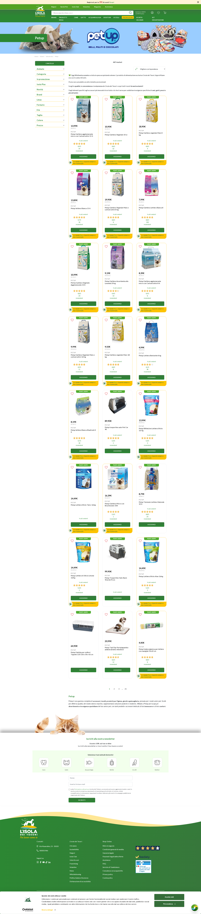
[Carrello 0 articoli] (165, 12)
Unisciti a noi (74, 860)
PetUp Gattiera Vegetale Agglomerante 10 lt (80, 284)
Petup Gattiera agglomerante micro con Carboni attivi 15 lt (82, 135)
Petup (56, 56)
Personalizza (168, 904)
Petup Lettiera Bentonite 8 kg (150, 355)
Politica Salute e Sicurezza (79, 878)
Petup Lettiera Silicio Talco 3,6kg (83, 505)
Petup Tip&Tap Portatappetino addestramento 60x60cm (116, 648)
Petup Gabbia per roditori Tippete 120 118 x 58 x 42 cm (82, 653)
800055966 (44, 851)
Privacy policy (108, 874)
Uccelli (134, 770)
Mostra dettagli (47, 910)
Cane (43, 770)
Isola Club (73, 856)
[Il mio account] (152, 12)
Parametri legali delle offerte (113, 856)
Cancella (50, 63)
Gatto (66, 770)
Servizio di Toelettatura (111, 867)
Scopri (112, 2)
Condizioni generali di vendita (113, 849)
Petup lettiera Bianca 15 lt (81, 208)
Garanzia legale (108, 853)
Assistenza (109, 6)
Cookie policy (108, 878)
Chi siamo (73, 846)
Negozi (53, 6)
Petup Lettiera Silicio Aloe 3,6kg (151, 576)
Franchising (74, 864)
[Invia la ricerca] (130, 12)
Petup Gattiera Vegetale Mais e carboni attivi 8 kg (117, 209)
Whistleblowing (75, 874)
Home (36, 56)
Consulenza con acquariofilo (113, 871)
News (72, 871)
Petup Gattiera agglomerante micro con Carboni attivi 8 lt (150, 282)
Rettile (112, 770)
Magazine (97, 6)
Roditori (157, 770)
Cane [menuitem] (76, 17)
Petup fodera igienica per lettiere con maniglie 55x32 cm (151, 650)
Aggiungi (83, 156)
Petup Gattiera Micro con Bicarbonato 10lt (114, 505)
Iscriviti (81, 800)
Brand (42, 56)
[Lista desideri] (158, 13)
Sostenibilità (74, 849)
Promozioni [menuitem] (128, 17)
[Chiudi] (198, 2)
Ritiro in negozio (108, 846)
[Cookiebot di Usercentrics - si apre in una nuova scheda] (28, 909)
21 (126, 689)
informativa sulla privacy (82, 789)
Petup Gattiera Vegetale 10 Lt (116, 135)
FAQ (104, 864)
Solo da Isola (49, 56)
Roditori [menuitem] (107, 17)
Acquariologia (89, 770)
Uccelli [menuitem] (116, 17)
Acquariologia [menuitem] (94, 17)
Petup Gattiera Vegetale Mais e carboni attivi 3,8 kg (83, 356)
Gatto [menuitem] (83, 17)
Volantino (86, 6)
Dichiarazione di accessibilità (80, 881)
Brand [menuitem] (54, 17)
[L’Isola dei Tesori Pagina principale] (40, 11)
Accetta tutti (169, 897)
